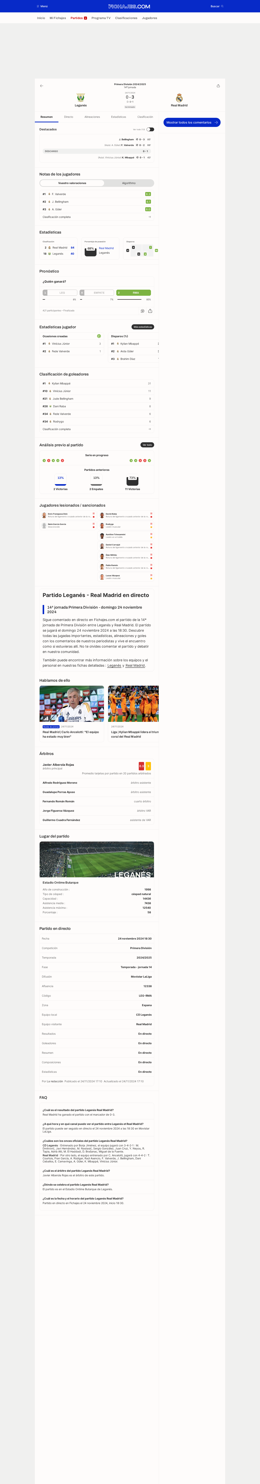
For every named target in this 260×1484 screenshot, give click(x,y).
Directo (68, 116)
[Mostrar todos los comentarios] (142, 311)
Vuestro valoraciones (72, 183)
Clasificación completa (57, 216)
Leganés (114, 665)
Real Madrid (135, 665)
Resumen (47, 116)
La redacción (55, 1081)
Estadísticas (118, 116)
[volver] (41, 86)
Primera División (141, 948)
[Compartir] (218, 86)
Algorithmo (129, 183)
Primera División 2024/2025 (130, 84)
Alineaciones (92, 116)
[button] (42, 6)
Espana (147, 1005)
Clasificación (145, 116)
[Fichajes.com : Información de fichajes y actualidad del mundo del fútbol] (129, 6)
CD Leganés (144, 1014)
